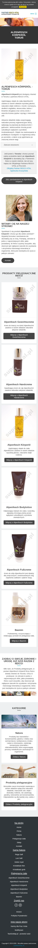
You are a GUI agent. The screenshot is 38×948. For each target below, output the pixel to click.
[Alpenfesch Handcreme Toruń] (19, 362)
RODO (19, 912)
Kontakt (8, 260)
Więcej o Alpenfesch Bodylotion (19, 522)
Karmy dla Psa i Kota (19, 926)
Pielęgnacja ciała (19, 839)
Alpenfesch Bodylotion (19, 889)
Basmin (19, 897)
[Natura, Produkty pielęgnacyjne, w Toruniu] (19, 693)
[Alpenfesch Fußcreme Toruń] (19, 547)
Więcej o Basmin (19, 641)
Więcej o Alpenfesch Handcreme (19, 396)
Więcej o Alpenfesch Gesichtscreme (19, 336)
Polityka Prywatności (19, 916)
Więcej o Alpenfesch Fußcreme (19, 583)
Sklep (19, 842)
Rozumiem (23, 7)
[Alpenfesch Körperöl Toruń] (19, 422)
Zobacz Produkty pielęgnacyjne (19, 804)
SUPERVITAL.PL (19, 945)
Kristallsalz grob (19, 870)
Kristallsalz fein (19, 866)
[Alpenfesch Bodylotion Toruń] (19, 485)
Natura (19, 835)
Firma (19, 831)
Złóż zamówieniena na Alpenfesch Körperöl (19, 181)
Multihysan (19, 930)
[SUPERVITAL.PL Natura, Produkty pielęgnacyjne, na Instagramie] (20, 905)
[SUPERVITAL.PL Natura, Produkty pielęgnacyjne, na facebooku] (16, 905)
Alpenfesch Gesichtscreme (19, 878)
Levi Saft (19, 858)
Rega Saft (19, 854)
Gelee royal (19, 862)
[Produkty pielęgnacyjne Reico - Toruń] (19, 771)
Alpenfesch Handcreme (19, 882)
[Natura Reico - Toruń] (19, 721)
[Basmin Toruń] (19, 608)
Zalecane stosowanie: (11, 145)
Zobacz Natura (19, 757)
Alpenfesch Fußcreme (19, 893)
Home (19, 827)
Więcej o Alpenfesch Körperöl (19, 460)
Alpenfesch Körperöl (19, 885)
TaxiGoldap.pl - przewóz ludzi (19, 934)
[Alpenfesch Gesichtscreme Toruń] (19, 299)
